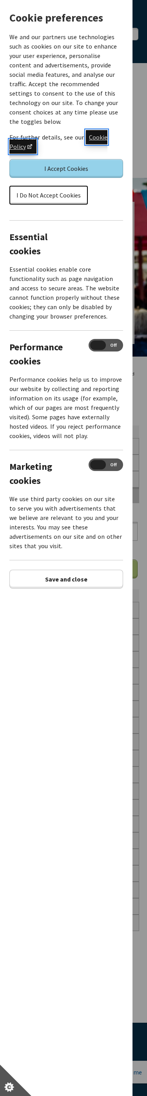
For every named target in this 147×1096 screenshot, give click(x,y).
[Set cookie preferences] (15, 1080)
